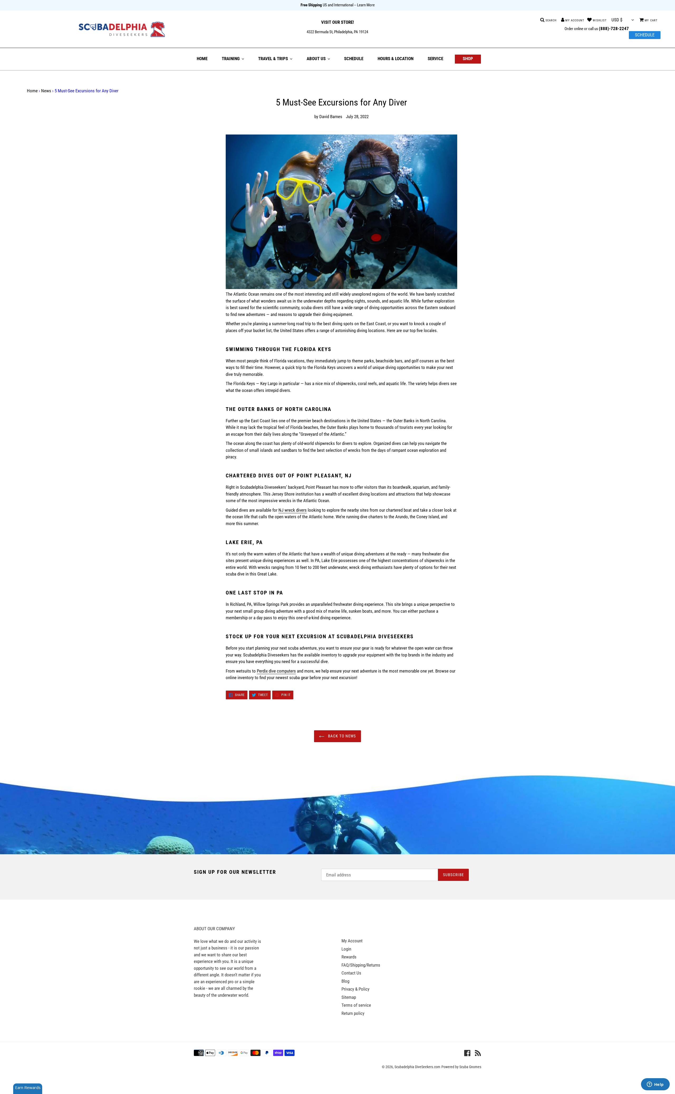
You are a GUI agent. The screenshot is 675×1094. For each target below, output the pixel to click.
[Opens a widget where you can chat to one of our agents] (655, 1084)
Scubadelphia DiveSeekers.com (417, 1067)
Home (32, 90)
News (46, 90)
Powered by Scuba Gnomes (461, 1067)
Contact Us (351, 973)
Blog (345, 981)
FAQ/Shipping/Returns (360, 965)
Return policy (352, 1013)
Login (346, 949)
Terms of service (356, 1005)
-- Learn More (364, 5)
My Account (352, 940)
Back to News (341, 736)
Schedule (644, 34)
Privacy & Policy (355, 989)
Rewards (348, 956)
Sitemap (348, 997)
